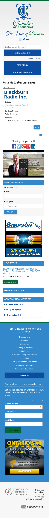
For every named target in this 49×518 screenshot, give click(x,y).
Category (8, 201)
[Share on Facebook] (14, 146)
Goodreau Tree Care (13, 304)
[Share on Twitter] (19, 146)
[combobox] (23, 206)
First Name (10, 412)
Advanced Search (34, 58)
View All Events (10, 282)
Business (8, 191)
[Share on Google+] (23, 146)
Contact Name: (11, 111)
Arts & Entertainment (13, 105)
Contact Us (35, 507)
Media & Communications (16, 106)
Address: (8, 118)
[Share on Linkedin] (33, 146)
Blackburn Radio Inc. (16, 94)
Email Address (23, 403)
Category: (9, 102)
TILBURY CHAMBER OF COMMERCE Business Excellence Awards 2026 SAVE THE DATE (21, 271)
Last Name (10, 420)
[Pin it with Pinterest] (28, 146)
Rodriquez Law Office (14, 315)
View (37, 127)
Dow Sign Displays (12, 309)
